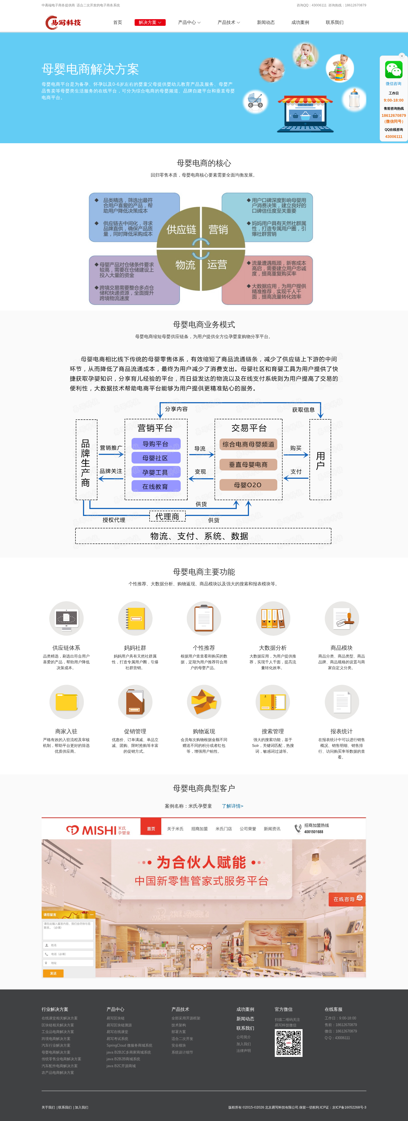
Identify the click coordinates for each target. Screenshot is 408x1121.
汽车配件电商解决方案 (60, 1066)
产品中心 (187, 22)
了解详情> (232, 806)
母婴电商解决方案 (56, 1052)
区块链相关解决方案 (58, 1025)
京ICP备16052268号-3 (349, 1107)
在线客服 (333, 1009)
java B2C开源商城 (121, 1066)
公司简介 (243, 1037)
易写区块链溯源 (119, 1025)
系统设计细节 (182, 1052)
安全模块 (179, 1045)
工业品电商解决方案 (58, 1032)
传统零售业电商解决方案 (61, 1059)
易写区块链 (116, 1018)
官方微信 (284, 1009)
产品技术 (226, 22)
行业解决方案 (55, 1009)
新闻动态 (266, 22)
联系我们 (335, 22)
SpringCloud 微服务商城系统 (129, 1045)
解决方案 (148, 22)
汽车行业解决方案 (56, 1045)
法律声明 (243, 1051)
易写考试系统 (117, 1039)
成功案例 (300, 22)
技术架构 (179, 1025)
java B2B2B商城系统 (123, 1059)
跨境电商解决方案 (56, 1039)
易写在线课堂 (117, 1032)
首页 (117, 22)
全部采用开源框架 (186, 1018)
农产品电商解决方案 (58, 1072)
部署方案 (179, 1032)
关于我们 (48, 1107)
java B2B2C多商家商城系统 (129, 1052)
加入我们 (243, 1044)
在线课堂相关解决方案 (60, 1018)
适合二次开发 (182, 1039)
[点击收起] (402, 55)
